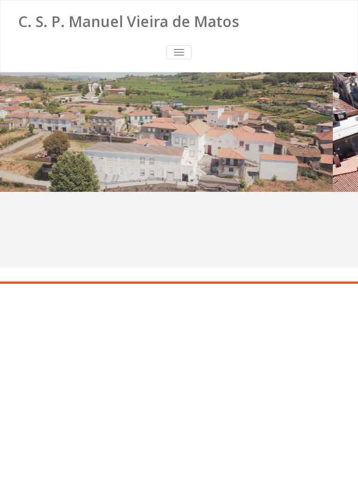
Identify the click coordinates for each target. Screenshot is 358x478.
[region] (179, 132)
